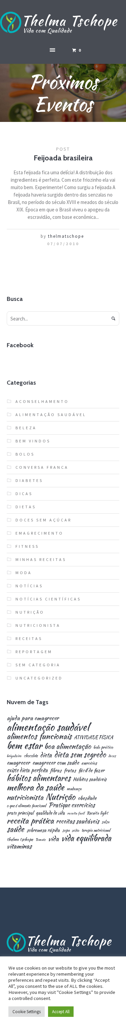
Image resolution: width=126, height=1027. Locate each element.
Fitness (27, 546)
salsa (105, 822)
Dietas (25, 506)
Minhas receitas (40, 559)
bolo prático (103, 747)
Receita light (97, 813)
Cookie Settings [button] (26, 1012)
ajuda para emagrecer (33, 718)
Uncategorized (39, 678)
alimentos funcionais (39, 736)
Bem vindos (32, 440)
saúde (15, 829)
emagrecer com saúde (55, 762)
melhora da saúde (35, 787)
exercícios (89, 763)
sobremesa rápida (43, 830)
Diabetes (29, 480)
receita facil (75, 813)
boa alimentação (67, 746)
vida (53, 839)
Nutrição (29, 612)
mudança (74, 789)
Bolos (25, 454)
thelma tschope (20, 840)
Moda (23, 572)
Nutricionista (37, 625)
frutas (70, 770)
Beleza (26, 427)
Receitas (28, 638)
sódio (75, 830)
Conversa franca (42, 467)
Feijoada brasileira (63, 157)
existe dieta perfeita (27, 770)
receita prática (30, 821)
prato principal (20, 813)
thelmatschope (66, 236)
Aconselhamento (42, 401)
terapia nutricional (96, 830)
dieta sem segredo (80, 754)
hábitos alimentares (39, 778)
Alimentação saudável (50, 414)
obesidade (87, 797)
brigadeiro (14, 756)
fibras (55, 770)
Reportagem (33, 651)
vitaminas (19, 846)
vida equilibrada (86, 838)
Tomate (40, 840)
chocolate (31, 756)
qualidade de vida (50, 813)
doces (112, 756)
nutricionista (25, 797)
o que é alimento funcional (26, 806)
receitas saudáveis (77, 821)
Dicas (24, 493)
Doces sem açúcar (43, 519)
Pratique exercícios (71, 805)
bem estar (24, 745)
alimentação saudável (48, 727)
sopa (66, 830)
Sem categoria (37, 664)
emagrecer (18, 762)
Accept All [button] (61, 1012)
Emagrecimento (39, 533)
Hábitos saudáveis (90, 779)
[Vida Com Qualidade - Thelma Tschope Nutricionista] (63, 23)
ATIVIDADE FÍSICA (93, 737)
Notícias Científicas (48, 598)
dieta (46, 755)
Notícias (29, 585)
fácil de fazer (91, 770)
